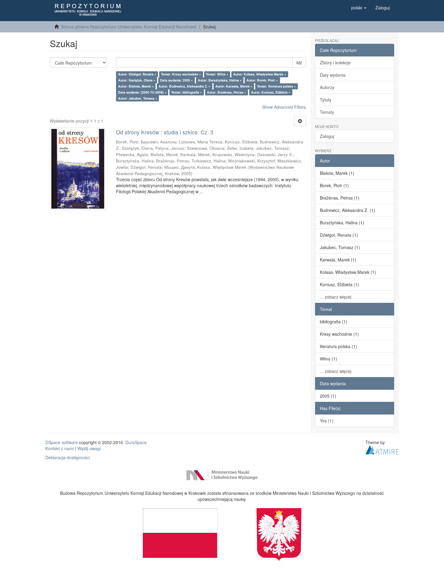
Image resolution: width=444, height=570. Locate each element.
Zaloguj (327, 136)
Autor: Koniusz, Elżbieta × (270, 92)
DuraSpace (136, 442)
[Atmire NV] (382, 449)
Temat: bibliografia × (186, 92)
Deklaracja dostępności (67, 457)
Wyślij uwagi (89, 448)
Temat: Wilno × (217, 74)
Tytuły (325, 100)
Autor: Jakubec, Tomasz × (137, 98)
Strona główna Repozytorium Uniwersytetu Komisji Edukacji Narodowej (128, 27)
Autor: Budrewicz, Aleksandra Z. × (184, 86)
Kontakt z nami (59, 448)
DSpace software (61, 442)
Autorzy (327, 87)
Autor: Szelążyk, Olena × (136, 80)
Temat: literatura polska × (276, 86)
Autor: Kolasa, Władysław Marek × (259, 74)
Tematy (327, 112)
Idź (299, 62)
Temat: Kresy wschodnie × (181, 74)
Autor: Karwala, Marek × (233, 86)
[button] (359, 7)
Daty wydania (333, 75)
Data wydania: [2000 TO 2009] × (142, 92)
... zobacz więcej (335, 297)
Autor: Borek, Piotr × (262, 80)
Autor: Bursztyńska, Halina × (220, 80)
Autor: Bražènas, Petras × (226, 92)
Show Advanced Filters (284, 107)
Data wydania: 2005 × (176, 80)
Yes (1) (326, 421)
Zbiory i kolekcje (335, 62)
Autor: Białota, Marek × (136, 86)
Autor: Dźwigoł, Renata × (137, 74)
